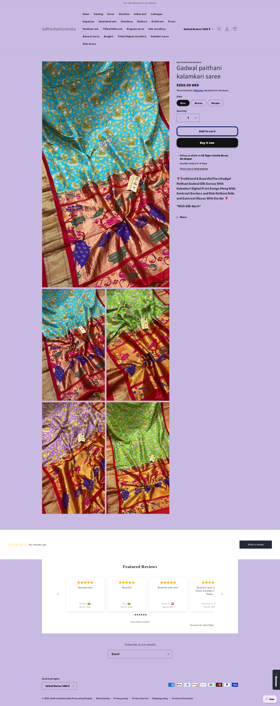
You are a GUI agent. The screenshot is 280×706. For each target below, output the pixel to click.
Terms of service (140, 698)
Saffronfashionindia (60, 698)
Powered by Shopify (82, 698)
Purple (215, 103)
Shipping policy (160, 698)
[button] (219, 29)
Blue (183, 103)
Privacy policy (121, 698)
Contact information (182, 698)
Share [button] (183, 217)
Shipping (198, 90)
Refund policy (103, 698)
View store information (194, 168)
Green (199, 103)
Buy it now (207, 142)
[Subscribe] (168, 654)
